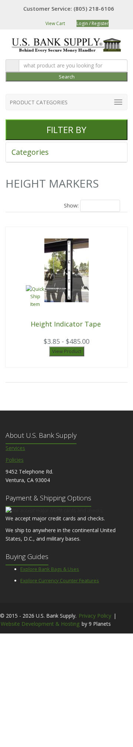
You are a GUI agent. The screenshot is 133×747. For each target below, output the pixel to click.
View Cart (54, 23)
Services (15, 447)
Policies (15, 459)
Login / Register (92, 23)
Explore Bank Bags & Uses (49, 569)
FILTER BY (66, 129)
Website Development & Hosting (40, 623)
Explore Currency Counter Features (59, 580)
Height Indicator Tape (66, 324)
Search (67, 76)
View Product (66, 351)
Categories (31, 152)
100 (89, 205)
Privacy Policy (95, 615)
